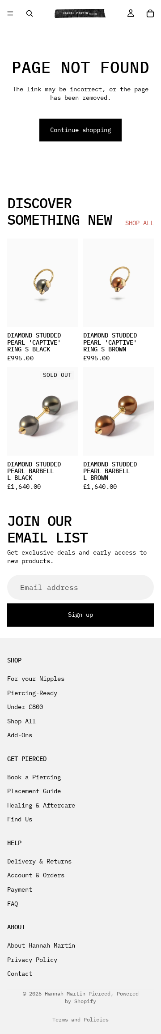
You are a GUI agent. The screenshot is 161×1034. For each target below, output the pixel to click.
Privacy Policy (32, 960)
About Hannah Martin (41, 945)
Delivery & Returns (39, 861)
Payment (19, 889)
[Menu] (10, 13)
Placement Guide (34, 791)
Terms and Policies (80, 1019)
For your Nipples (35, 679)
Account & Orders (35, 876)
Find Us (19, 820)
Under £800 (25, 707)
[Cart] (150, 13)
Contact (19, 974)
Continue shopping (80, 130)
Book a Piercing (34, 777)
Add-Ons (19, 735)
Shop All (21, 721)
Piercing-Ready (32, 693)
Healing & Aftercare (41, 805)
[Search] (29, 13)
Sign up (80, 615)
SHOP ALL (139, 223)
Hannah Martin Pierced (77, 993)
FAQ (12, 904)
